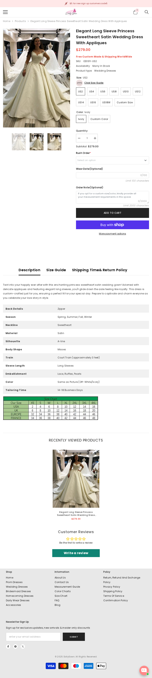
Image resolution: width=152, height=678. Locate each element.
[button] (90, 82)
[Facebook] (8, 646)
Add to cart (113, 213)
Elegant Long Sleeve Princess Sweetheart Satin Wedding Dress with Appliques (76, 514)
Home (6, 21)
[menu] (5, 12)
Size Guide (56, 269)
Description (29, 269)
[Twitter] (23, 646)
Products (20, 21)
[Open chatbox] (144, 670)
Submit (74, 637)
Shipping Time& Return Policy (99, 269)
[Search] (146, 12)
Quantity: (82, 130)
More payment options (112, 233)
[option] (36, 77)
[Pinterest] (15, 646)
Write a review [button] (76, 553)
